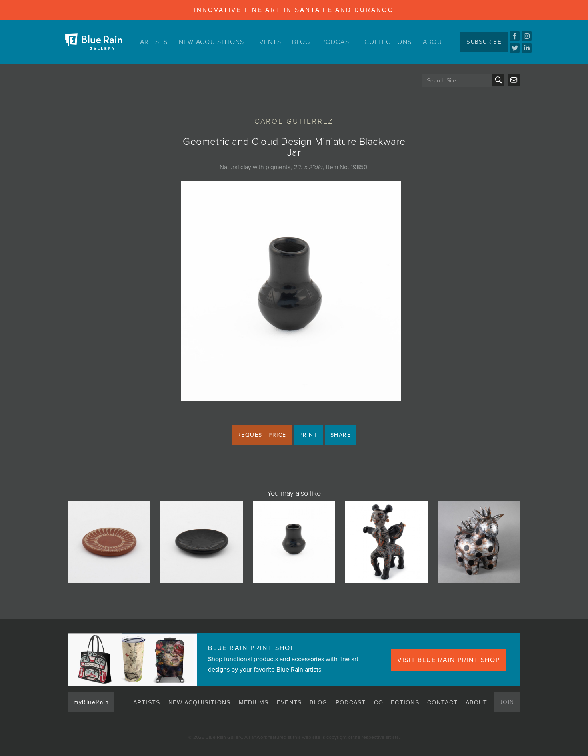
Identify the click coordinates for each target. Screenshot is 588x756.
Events (268, 42)
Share (340, 435)
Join (507, 702)
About (434, 42)
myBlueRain (91, 702)
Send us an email (514, 80)
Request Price (261, 435)
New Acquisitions (211, 42)
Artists (154, 42)
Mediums (254, 702)
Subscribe (484, 42)
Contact (442, 702)
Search (498, 80)
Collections (388, 42)
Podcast (337, 42)
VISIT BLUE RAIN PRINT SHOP (448, 660)
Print (308, 435)
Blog (301, 42)
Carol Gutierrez (294, 121)
